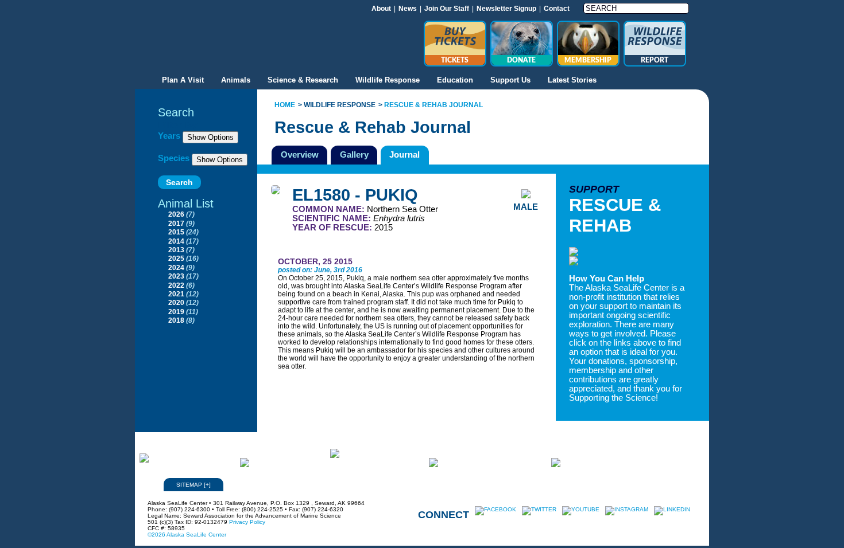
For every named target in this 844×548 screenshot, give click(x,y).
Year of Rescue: (333, 227)
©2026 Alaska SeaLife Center (187, 534)
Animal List (186, 203)
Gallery (354, 154)
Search (176, 112)
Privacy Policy (247, 522)
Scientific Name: (332, 218)
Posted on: (296, 270)
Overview (300, 154)
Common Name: (329, 209)
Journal (404, 154)
